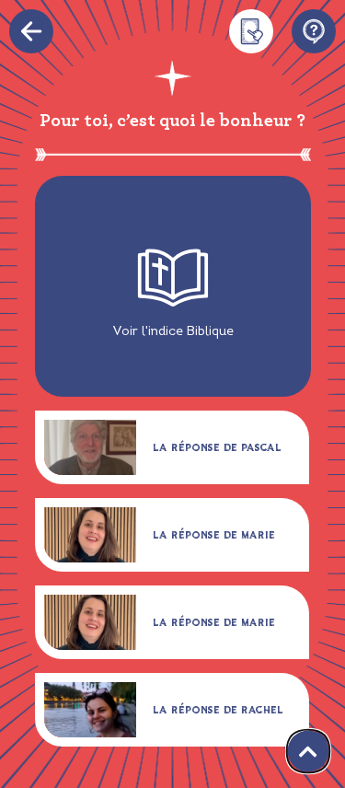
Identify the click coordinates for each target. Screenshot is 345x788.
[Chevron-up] (308, 751)
